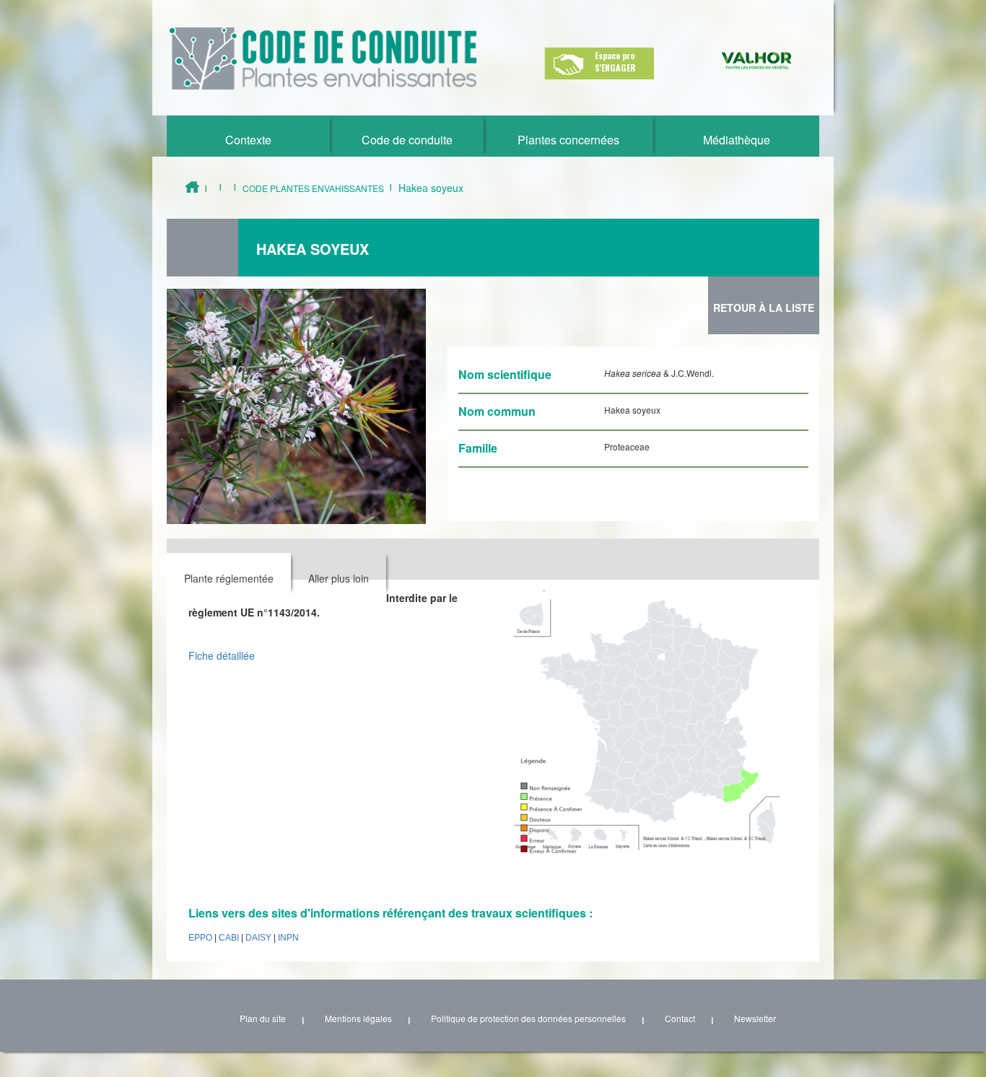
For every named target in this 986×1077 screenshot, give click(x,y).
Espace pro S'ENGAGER (615, 61)
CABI (229, 938)
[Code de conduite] (323, 58)
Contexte (248, 139)
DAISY (258, 938)
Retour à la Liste (763, 307)
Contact (680, 1018)
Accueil (192, 186)
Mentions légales (358, 1018)
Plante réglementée (229, 578)
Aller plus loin (338, 578)
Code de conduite (407, 139)
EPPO (200, 938)
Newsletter (755, 1018)
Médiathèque (736, 139)
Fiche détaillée (221, 655)
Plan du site (263, 1018)
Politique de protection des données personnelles (528, 1018)
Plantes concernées (568, 139)
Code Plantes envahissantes (313, 188)
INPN (288, 938)
